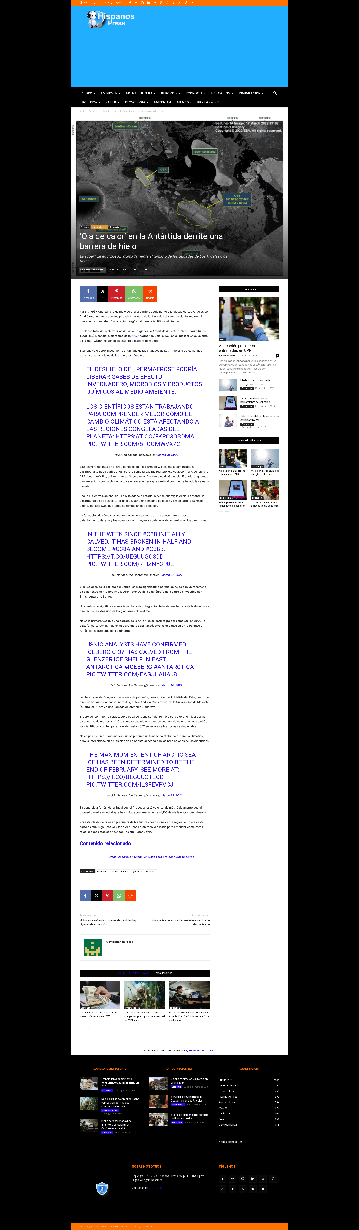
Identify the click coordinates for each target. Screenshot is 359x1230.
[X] (179, 2)
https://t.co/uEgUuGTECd (125, 777)
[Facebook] (130, 2)
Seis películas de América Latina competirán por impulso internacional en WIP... (120, 1102)
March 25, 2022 (171, 575)
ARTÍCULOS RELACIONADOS (134, 973)
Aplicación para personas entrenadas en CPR (241, 348)
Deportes (169, 93)
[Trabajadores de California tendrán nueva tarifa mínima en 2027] (100, 995)
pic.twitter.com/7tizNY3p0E (130, 563)
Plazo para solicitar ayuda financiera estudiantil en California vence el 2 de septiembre (189, 1016)
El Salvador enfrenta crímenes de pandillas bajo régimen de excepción (109, 922)
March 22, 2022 (171, 795)
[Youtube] (191, 2)
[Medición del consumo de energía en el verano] (228, 385)
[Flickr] (136, 2)
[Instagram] (142, 2)
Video (87, 93)
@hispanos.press (200, 1050)
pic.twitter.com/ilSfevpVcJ (129, 784)
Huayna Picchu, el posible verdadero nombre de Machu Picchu (181, 922)
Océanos (150, 871)
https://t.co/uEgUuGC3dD (125, 556)
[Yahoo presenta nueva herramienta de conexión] (228, 403)
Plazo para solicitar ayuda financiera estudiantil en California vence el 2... (116, 1124)
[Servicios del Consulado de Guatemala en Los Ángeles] (158, 1101)
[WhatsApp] (119, 895)
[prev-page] (82, 1027)
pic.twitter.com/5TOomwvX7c (133, 443)
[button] (274, 93)
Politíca (89, 102)
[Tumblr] (173, 2)
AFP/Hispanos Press (95, 269)
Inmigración (249, 93)
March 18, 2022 (167, 455)
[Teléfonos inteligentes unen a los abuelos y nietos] (228, 420)
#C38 (150, 534)
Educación (220, 93)
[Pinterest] (161, 2)
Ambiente (109, 93)
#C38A (121, 549)
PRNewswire (208, 102)
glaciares (137, 871)
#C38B (155, 549)
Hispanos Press (227, 355)
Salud (111, 102)
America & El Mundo (171, 102)
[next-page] (88, 1027)
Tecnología (135, 102)
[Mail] (154, 2)
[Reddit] (167, 2)
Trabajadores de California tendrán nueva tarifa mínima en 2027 (120, 1082)
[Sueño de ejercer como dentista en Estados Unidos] (158, 1119)
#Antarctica (174, 666)
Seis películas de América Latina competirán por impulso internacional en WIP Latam (144, 1016)
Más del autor (164, 973)
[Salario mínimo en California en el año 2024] (158, 1083)
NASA (135, 336)
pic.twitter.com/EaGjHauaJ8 (131, 674)
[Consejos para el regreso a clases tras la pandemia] (265, 490)
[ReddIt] (130, 895)
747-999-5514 (157, 1187)
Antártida (102, 871)
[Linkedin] (148, 2)
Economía (194, 93)
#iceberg (138, 666)
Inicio (82, 111)
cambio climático (119, 871)
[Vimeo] (185, 2)
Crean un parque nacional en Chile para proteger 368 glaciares (151, 857)
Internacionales (99, 227)
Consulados (178, 1104)
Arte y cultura (139, 93)
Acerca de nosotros (231, 1142)
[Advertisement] (179, 61)
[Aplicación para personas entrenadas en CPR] (249, 319)
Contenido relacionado (105, 843)
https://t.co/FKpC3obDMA (155, 436)
